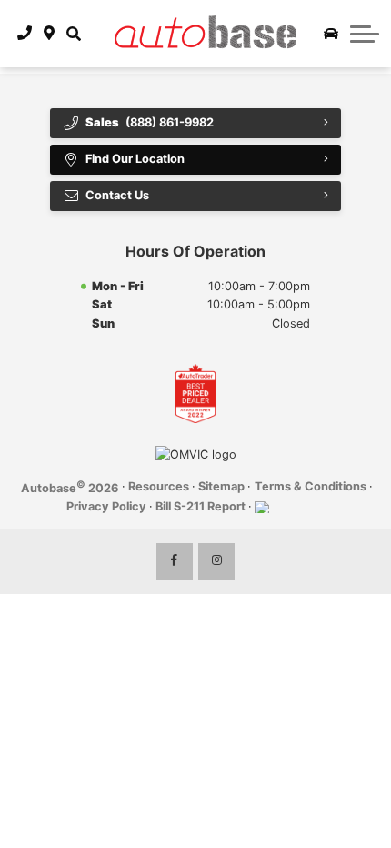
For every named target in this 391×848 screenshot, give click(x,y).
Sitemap (221, 486)
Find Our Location (135, 159)
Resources (158, 486)
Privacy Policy (106, 506)
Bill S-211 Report (200, 506)
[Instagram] (216, 561)
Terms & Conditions (310, 486)
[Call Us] (25, 33)
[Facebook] (174, 561)
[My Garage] (331, 33)
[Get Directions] (49, 33)
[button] (73, 33)
